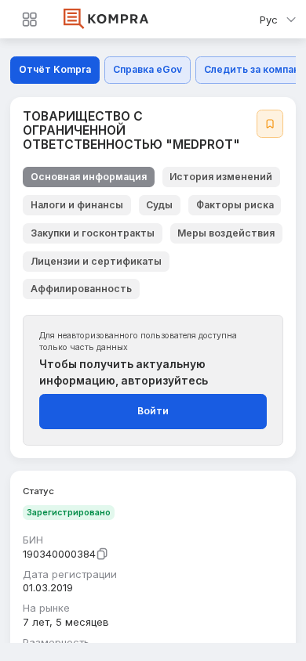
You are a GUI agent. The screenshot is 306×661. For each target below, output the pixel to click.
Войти (153, 411)
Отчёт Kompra (55, 69)
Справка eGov (147, 69)
